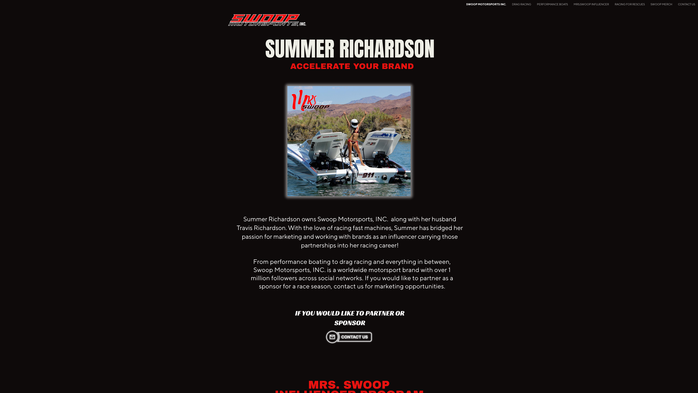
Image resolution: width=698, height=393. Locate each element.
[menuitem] (486, 4)
